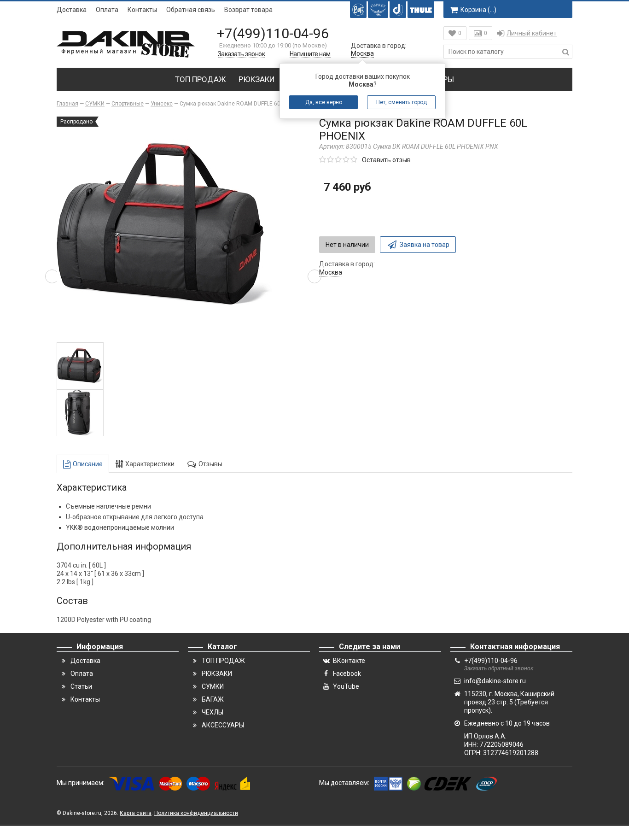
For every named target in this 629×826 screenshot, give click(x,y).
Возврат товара (248, 9)
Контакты (142, 9)
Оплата (107, 9)
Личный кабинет (532, 33)
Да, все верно (323, 102)
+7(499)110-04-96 (273, 33)
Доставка (72, 9)
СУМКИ (213, 686)
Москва (362, 53)
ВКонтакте (349, 660)
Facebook (347, 673)
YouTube (346, 686)
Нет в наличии (347, 244)
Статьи (81, 686)
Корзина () (478, 9)
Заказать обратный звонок (498, 668)
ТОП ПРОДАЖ (200, 79)
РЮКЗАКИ (257, 79)
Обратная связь (190, 9)
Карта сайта (135, 813)
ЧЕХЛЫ (212, 712)
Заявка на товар (424, 244)
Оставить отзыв (386, 160)
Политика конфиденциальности (196, 813)
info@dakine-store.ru (495, 681)
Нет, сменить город (401, 102)
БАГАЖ (213, 699)
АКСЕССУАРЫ (223, 725)
